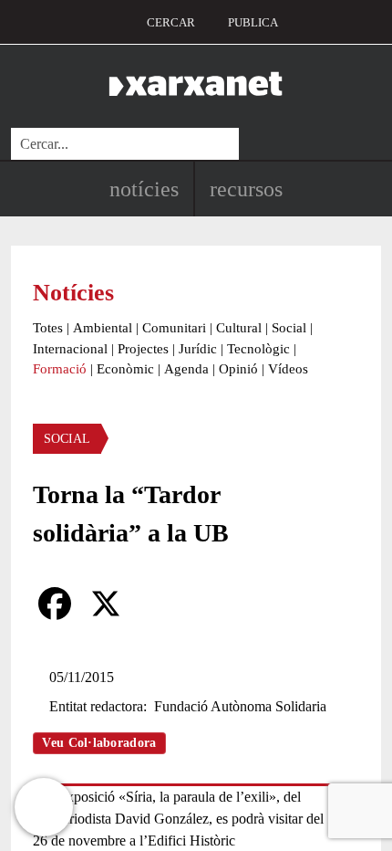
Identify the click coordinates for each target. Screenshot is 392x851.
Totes (48, 327)
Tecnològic (258, 348)
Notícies (144, 189)
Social (289, 327)
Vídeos (288, 369)
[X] (106, 603)
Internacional (70, 348)
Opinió (238, 369)
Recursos (246, 189)
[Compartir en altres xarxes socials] (157, 603)
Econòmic (125, 369)
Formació (60, 369)
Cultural (239, 327)
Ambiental (102, 327)
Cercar (171, 22)
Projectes (143, 348)
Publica (253, 22)
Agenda (186, 369)
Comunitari (174, 327)
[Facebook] (55, 603)
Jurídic (198, 348)
